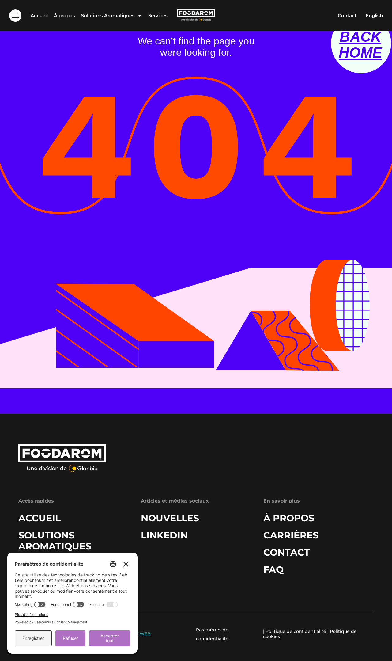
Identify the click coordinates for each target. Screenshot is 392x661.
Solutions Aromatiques (107, 15)
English (374, 15)
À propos (64, 15)
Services (158, 15)
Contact (347, 15)
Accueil (39, 15)
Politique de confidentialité (296, 631)
